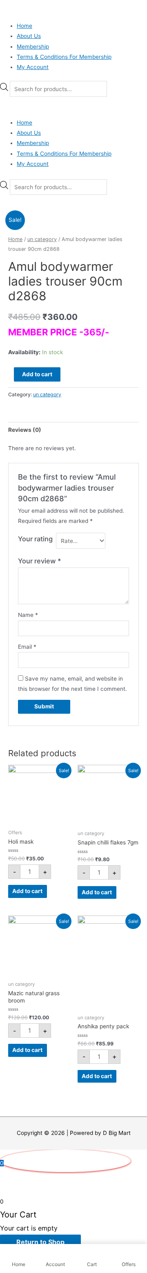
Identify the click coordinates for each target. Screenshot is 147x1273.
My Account (33, 67)
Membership (33, 46)
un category (42, 239)
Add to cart (37, 374)
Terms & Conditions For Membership (64, 57)
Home (24, 25)
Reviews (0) (24, 430)
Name (28, 615)
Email (27, 646)
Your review (39, 561)
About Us (29, 36)
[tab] (73, 430)
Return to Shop (40, 1242)
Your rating (35, 539)
